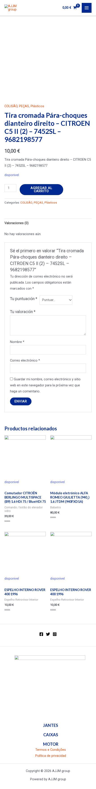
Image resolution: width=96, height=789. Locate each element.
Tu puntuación (23, 299)
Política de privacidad (50, 756)
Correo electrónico (25, 360)
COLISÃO (10, 106)
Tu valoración (22, 311)
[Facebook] (41, 634)
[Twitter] (48, 634)
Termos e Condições (50, 750)
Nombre (17, 342)
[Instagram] (55, 634)
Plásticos (37, 106)
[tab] (48, 223)
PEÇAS (24, 106)
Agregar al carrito (41, 189)
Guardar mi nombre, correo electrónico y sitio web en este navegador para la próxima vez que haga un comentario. (45, 385)
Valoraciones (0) (16, 223)
